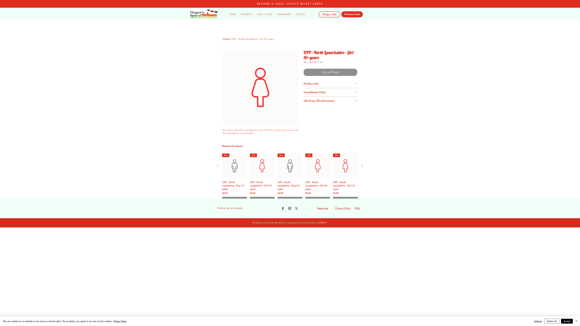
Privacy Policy (120, 321)
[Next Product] (362, 166)
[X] (296, 208)
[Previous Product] (218, 166)
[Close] (576, 321)
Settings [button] (538, 321)
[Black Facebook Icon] (283, 208)
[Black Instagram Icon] (290, 208)
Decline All (552, 321)
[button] (265, 14)
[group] (290, 178)
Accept (567, 321)
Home (226, 39)
